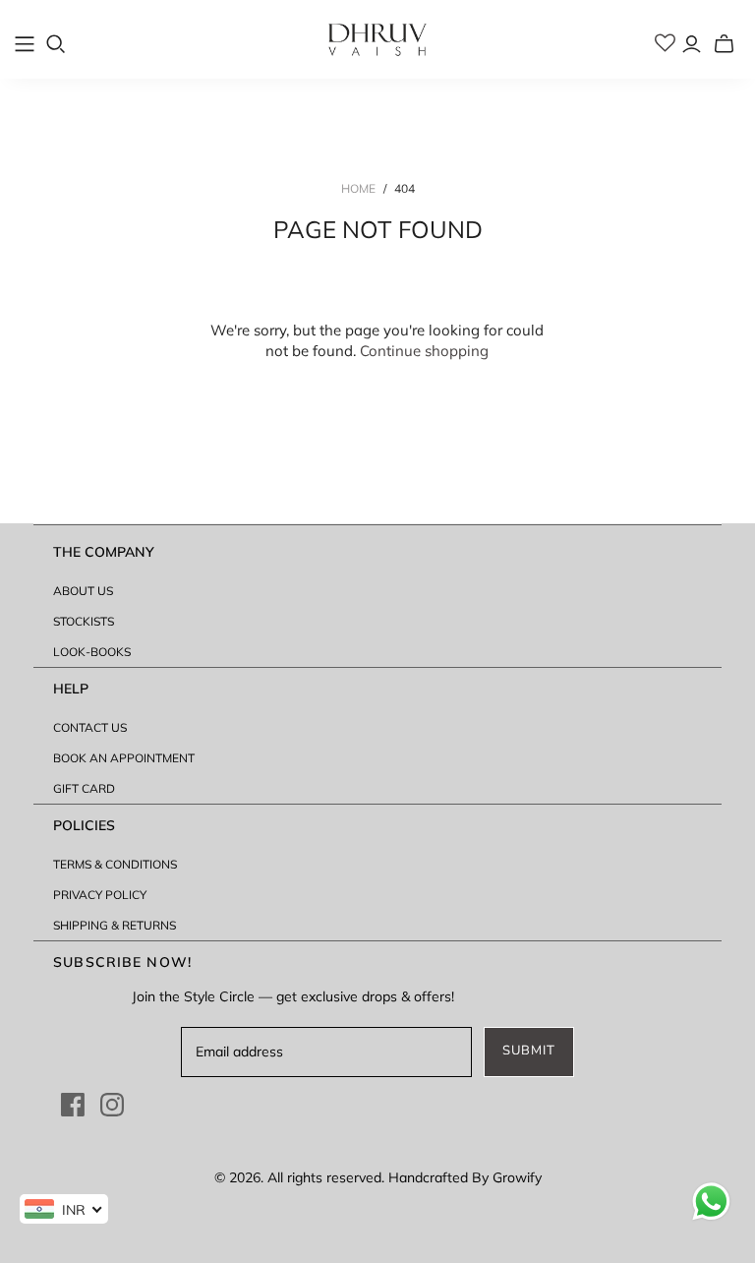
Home (358, 188)
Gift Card (84, 788)
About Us (83, 590)
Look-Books (92, 651)
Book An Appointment (124, 758)
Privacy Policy (99, 894)
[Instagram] (112, 1104)
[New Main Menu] (24, 44)
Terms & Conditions (115, 864)
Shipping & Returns (114, 925)
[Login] (691, 44)
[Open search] (56, 44)
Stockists (83, 621)
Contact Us (90, 727)
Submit (528, 1050)
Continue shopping (424, 350)
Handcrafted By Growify (465, 1177)
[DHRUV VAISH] (377, 39)
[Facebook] (73, 1104)
